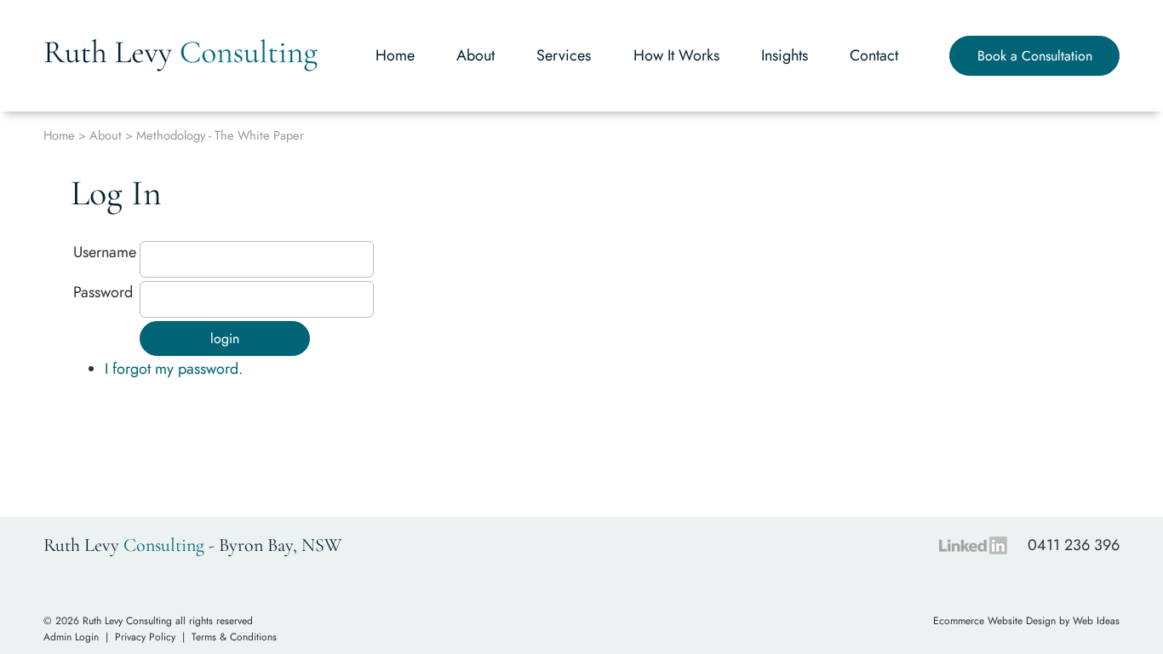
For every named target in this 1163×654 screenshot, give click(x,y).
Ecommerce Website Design (994, 620)
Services (563, 55)
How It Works (676, 55)
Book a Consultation (1034, 56)
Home (395, 55)
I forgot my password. (174, 369)
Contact (874, 55)
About (475, 55)
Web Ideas (1096, 620)
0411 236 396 (1074, 545)
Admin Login (71, 637)
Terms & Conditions (234, 637)
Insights (784, 55)
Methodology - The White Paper (220, 135)
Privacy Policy (145, 637)
